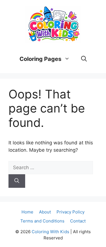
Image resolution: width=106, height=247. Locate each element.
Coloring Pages (40, 59)
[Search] (16, 181)
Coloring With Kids (50, 231)
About (45, 212)
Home (27, 212)
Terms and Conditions (42, 221)
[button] (83, 58)
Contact (78, 221)
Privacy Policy (71, 212)
